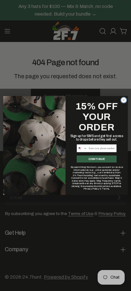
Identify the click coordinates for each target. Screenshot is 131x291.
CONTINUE (96, 159)
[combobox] (82, 148)
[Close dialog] (124, 100)
